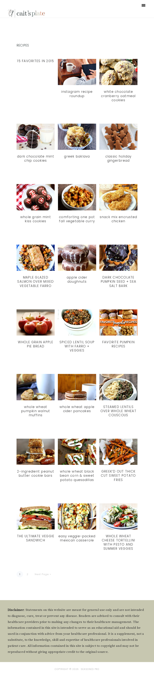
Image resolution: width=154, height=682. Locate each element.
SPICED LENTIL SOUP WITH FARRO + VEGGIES (77, 346)
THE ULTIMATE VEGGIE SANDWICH (35, 538)
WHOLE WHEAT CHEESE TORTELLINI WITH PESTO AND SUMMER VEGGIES (118, 542)
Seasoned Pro (90, 669)
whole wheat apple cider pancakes (77, 409)
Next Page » (43, 574)
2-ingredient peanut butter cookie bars (35, 473)
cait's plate (27, 13)
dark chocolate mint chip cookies (35, 158)
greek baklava (77, 156)
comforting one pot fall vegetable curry (77, 219)
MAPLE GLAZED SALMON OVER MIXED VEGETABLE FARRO (35, 281)
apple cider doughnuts (77, 279)
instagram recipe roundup (77, 93)
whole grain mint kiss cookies (35, 219)
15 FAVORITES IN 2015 (35, 61)
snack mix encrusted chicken (118, 219)
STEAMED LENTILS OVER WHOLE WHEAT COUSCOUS (118, 411)
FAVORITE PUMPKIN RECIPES (118, 344)
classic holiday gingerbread (118, 158)
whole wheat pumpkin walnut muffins (35, 411)
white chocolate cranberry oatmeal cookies (118, 95)
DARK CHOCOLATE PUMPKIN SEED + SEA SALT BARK (118, 281)
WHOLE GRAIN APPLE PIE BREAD (35, 344)
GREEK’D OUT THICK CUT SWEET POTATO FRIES (118, 475)
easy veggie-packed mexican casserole (77, 538)
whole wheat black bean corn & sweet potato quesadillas (77, 475)
